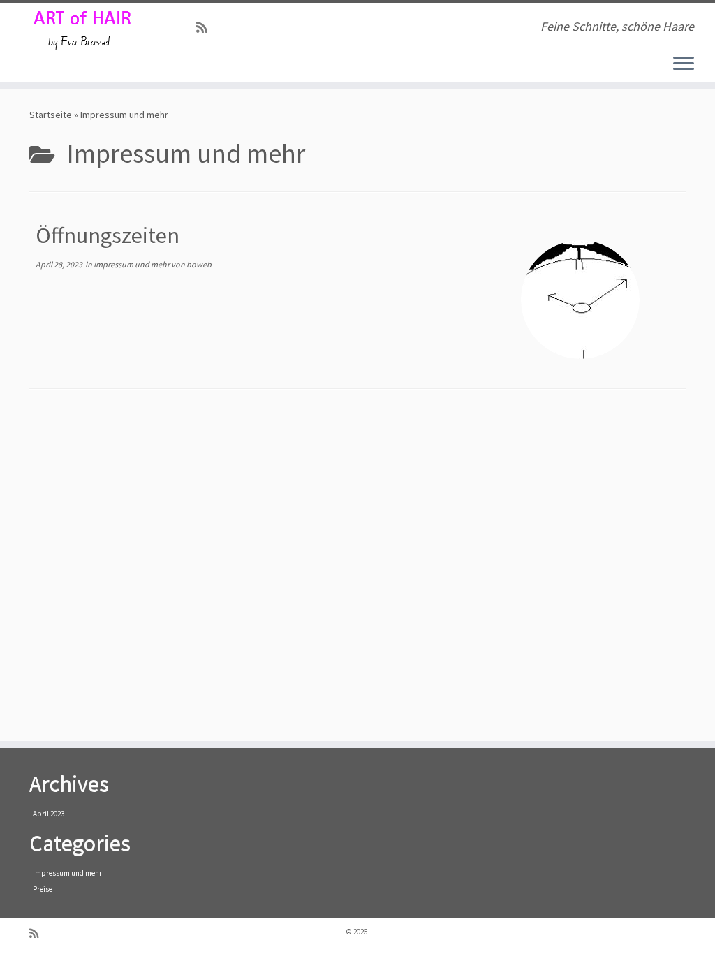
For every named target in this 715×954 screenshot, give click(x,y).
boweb (199, 264)
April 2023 (48, 814)
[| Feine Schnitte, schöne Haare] (84, 31)
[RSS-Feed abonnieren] (206, 28)
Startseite (50, 114)
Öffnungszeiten (107, 235)
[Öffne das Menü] (683, 64)
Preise (42, 889)
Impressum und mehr (132, 264)
